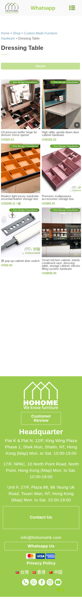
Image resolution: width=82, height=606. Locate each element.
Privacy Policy (41, 563)
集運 (48, 589)
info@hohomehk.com (41, 537)
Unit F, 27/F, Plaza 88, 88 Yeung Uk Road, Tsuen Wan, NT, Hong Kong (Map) (41, 493)
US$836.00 (49, 273)
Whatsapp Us (41, 546)
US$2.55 (6, 265)
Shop (16, 33)
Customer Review (41, 418)
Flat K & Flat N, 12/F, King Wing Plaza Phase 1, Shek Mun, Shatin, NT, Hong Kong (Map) (41, 447)
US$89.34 (48, 203)
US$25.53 (7, 139)
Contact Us (41, 517)
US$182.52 (49, 139)
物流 (61, 589)
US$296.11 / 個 (11, 203)
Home (5, 33)
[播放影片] (36, 125)
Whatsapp (43, 8)
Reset (40, 66)
